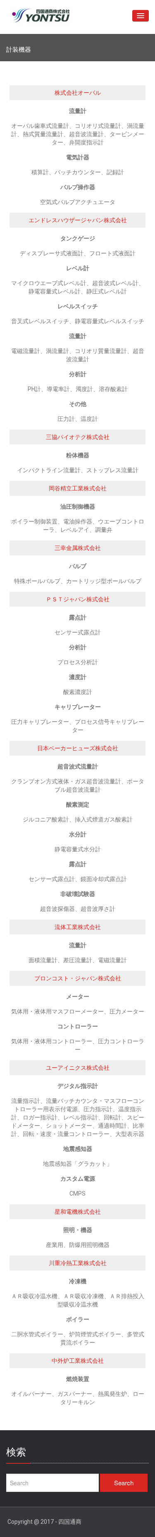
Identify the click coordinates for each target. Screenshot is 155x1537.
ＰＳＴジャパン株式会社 (78, 599)
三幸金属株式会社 (78, 548)
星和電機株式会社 (78, 1211)
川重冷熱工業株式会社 (78, 1263)
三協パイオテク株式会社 (78, 437)
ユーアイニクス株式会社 (78, 1067)
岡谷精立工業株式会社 (78, 488)
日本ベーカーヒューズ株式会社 (77, 748)
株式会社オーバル (78, 92)
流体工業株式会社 (78, 927)
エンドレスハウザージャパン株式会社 (78, 220)
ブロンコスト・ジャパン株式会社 (77, 978)
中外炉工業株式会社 (78, 1360)
